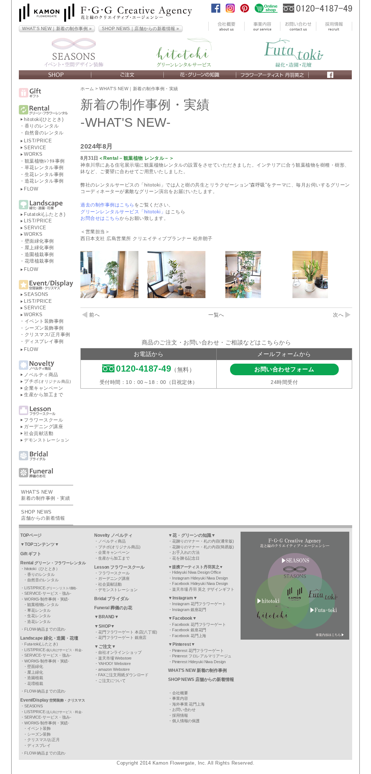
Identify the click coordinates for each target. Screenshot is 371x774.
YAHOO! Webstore (114, 663)
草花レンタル (39, 610)
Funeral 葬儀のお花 (113, 607)
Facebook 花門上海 (189, 635)
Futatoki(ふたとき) (44, 214)
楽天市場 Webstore (115, 658)
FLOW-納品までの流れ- (45, 629)
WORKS (33, 154)
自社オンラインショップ (120, 652)
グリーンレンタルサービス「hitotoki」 (123, 211)
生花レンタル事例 (44, 174)
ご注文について (112, 680)
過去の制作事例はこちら (107, 205)
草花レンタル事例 (44, 167)
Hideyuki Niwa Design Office (196, 572)
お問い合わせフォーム (284, 369)
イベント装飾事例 (44, 321)
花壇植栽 (35, 683)
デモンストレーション (46, 440)
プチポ (47, 381)
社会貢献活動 (38, 433)
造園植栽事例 (39, 254)
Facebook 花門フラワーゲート (199, 624)
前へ (94, 315)
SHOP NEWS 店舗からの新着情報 (201, 679)
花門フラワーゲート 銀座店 (122, 637)
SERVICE (35, 147)
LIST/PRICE (38, 140)
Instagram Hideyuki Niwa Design (200, 578)
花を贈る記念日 (186, 558)
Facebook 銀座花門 (189, 630)
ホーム (87, 88)
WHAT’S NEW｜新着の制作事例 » (57, 28)
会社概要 (180, 693)
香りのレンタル (42, 126)
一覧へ (216, 315)
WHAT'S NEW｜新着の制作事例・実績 (138, 88)
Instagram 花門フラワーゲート (199, 604)
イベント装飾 (39, 728)
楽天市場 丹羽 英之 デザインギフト (203, 589)
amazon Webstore (114, 669)
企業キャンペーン (43, 388)
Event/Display (52, 700)
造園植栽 (35, 677)
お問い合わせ (184, 709)
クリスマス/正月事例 (47, 334)
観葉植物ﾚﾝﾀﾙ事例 (45, 161)
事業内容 (180, 698)
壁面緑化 (35, 666)
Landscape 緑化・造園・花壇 (49, 638)
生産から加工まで (43, 394)
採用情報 (180, 715)
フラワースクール (43, 420)
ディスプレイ (39, 745)
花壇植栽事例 (39, 261)
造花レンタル (39, 621)
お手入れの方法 (186, 552)
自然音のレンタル (44, 132)
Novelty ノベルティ (113, 535)
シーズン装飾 (39, 734)
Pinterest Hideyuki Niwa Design (199, 662)
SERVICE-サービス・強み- (47, 593)
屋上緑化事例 (39, 247)
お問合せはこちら (100, 218)
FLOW (31, 189)
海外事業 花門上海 (188, 704)
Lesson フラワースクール (119, 567)
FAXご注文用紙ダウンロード (123, 675)
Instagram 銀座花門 (189, 609)
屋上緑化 (35, 672)
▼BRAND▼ (106, 616)
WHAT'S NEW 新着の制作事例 (197, 670)
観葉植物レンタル (43, 604)
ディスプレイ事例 (44, 341)
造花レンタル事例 (44, 181)
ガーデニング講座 (43, 426)
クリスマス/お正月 (43, 739)
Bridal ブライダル (111, 598)
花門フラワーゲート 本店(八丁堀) (127, 632)
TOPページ (31, 535)
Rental (53, 562)
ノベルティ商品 (41, 374)
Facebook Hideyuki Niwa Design (200, 583)
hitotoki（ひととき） (42, 568)
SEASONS (36, 294)
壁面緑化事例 (39, 241)
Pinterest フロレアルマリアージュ (202, 656)
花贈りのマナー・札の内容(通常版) (203, 541)
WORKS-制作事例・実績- (46, 599)
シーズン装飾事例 (44, 328)
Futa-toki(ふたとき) (41, 644)
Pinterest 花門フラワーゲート (198, 650)
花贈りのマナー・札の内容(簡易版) (203, 547)
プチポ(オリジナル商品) (119, 547)
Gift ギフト (30, 553)
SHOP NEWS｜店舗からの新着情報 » (140, 28)
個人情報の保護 (186, 721)
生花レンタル (39, 616)
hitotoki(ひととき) (43, 119)
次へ (338, 315)
